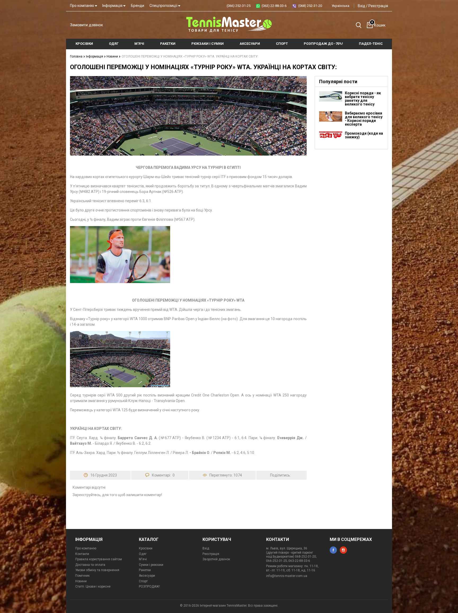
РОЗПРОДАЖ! (149, 586)
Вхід (361, 6)
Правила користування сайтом (98, 559)
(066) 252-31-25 (238, 6)
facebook (333, 550)
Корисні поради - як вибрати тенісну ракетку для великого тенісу (363, 98)
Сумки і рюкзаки (151, 565)
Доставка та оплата (90, 565)
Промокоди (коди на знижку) (364, 135)
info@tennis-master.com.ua (286, 576)
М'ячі (143, 559)
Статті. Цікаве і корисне (93, 586)
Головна (76, 56)
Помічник (82, 575)
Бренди (137, 5)
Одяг (143, 554)
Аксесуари (147, 575)
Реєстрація (378, 6)
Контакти (82, 554)
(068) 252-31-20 (310, 6)
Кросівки (145, 548)
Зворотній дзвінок (216, 559)
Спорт (143, 581)
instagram (343, 550)
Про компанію (82, 5)
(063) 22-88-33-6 (274, 6)
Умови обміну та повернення (97, 570)
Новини (113, 56)
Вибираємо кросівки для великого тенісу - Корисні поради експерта (363, 118)
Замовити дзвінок (86, 25)
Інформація (112, 5)
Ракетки (145, 570)
